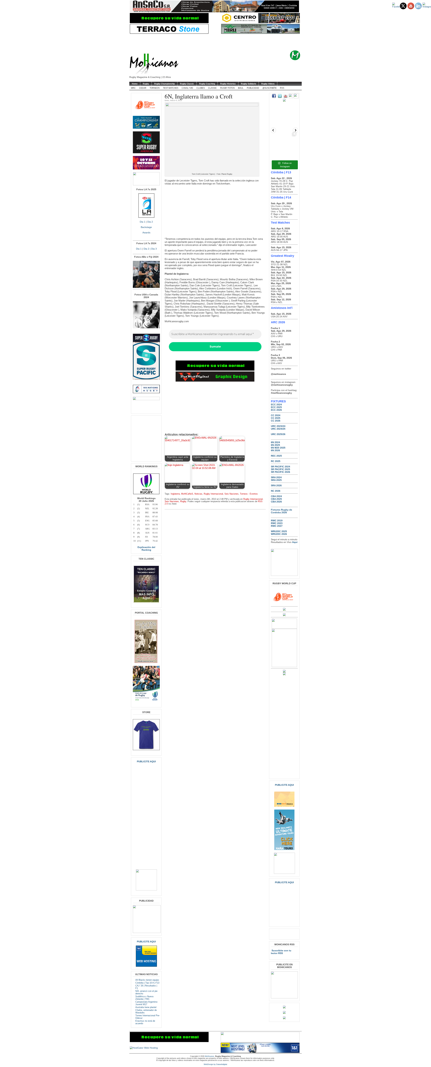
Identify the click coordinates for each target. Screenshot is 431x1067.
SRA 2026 (276, 485)
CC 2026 (275, 420)
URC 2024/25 (278, 428)
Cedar (142, 88)
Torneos (155, 88)
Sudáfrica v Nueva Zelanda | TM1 (144, 997)
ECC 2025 (276, 407)
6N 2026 (275, 450)
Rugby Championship (164, 84)
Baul (240, 88)
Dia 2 (150, 221)
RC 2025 (275, 461)
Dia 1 (142, 221)
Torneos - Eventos (249, 494)
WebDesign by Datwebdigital (215, 1064)
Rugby (146, 84)
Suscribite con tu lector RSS (281, 952)
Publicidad (253, 88)
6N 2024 (275, 442)
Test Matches (170, 88)
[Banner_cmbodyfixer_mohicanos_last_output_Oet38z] (215, 369)
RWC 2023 (277, 523)
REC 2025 (276, 455)
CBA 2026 (276, 501)
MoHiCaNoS (187, 494)
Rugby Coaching (207, 84)
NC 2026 (275, 490)
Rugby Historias (228, 84)
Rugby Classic (187, 84)
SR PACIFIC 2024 (280, 466)
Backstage (146, 227)
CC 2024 (275, 415)
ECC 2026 (276, 410)
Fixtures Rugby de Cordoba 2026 (281, 511)
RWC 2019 (277, 520)
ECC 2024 (276, 404)
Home (135, 84)
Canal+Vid (187, 88)
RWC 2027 (277, 526)
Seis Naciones (231, 494)
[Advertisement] (221, 42)
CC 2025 (275, 418)
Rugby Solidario (248, 84)
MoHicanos (209, 1056)
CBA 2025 (276, 499)
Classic (212, 88)
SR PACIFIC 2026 (280, 472)
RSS (282, 88)
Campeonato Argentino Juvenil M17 (146, 1003)
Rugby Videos (268, 84)
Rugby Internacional (213, 494)
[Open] (284, 117)
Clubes (200, 88)
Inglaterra (175, 494)
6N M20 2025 (278, 447)
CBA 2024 (276, 496)
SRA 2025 (276, 480)
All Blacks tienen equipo (147, 980)
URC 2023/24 (278, 426)
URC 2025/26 (278, 434)
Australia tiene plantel (145, 1007)
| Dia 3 (153, 248)
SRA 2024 (276, 477)
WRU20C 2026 (279, 534)
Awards (146, 232)
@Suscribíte (269, 88)
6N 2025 (275, 445)
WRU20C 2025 (279, 531)
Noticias (198, 494)
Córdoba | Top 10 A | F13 (147, 983)
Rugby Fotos (227, 88)
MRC (133, 88)
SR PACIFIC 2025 (280, 469)
